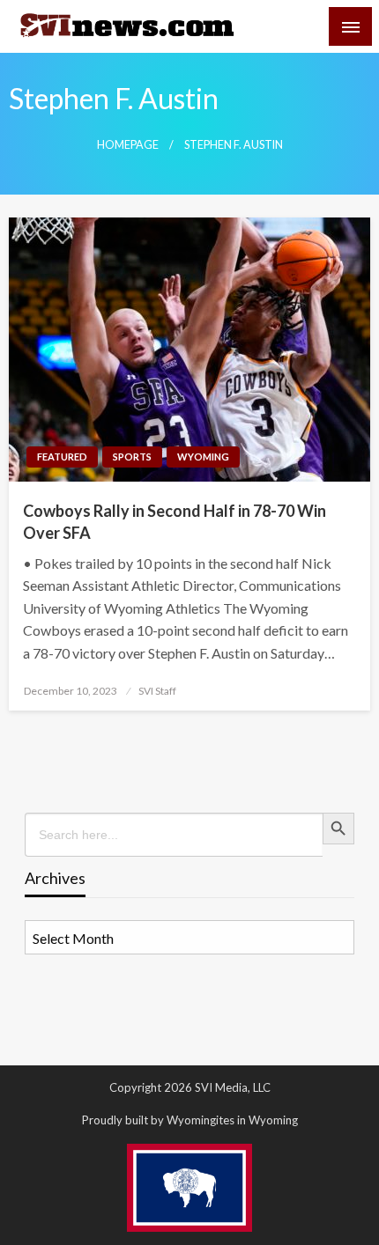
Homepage (128, 144)
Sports (132, 456)
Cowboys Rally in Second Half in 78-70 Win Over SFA (174, 521)
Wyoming (203, 456)
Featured (62, 456)
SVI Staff (157, 690)
